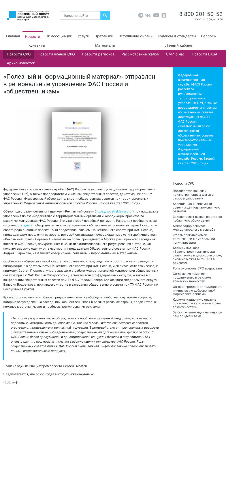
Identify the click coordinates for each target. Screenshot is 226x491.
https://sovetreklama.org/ (114, 211)
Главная (13, 36)
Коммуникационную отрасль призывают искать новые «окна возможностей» (197, 303)
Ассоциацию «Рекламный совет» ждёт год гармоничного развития (196, 207)
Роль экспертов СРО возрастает (197, 268)
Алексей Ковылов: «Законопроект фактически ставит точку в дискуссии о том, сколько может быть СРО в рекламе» (197, 255)
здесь (28, 225)
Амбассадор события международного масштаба (194, 227)
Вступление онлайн (136, 36)
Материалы (105, 45)
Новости (32, 36)
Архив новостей (21, 63)
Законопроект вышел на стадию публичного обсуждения (197, 218)
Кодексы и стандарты (177, 36)
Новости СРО (19, 54)
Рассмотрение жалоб (140, 54)
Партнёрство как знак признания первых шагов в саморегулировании (193, 194)
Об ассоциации (58, 36)
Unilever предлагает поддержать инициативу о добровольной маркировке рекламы (197, 290)
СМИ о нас (175, 54)
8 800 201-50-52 (200, 14)
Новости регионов (98, 54)
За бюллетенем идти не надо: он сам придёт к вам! (197, 314)
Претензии (103, 36)
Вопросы (209, 36)
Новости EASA (204, 54)
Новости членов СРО (56, 54)
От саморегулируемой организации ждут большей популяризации (194, 238)
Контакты (36, 45)
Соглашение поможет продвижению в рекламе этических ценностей (192, 277)
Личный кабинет (179, 45)
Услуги (83, 36)
